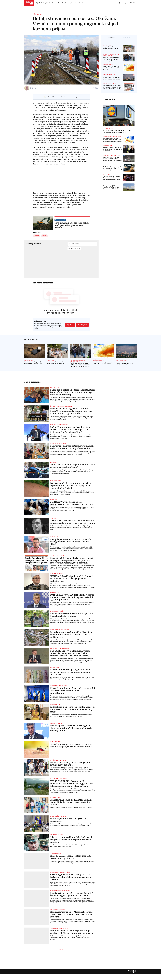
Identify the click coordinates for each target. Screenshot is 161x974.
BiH (134, 3)
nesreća (36, 235)
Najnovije (126, 38)
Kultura (76, 3)
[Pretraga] (123, 3)
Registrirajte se (82, 325)
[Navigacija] (128, 3)
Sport (59, 3)
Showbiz (81, 3)
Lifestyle (69, 3)
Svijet (64, 3)
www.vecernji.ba (29, 3)
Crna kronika (53, 3)
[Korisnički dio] (125, 3)
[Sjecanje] (120, 3)
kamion (45, 235)
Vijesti (38, 3)
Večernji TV (44, 3)
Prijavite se (70, 325)
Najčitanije (110, 38)
